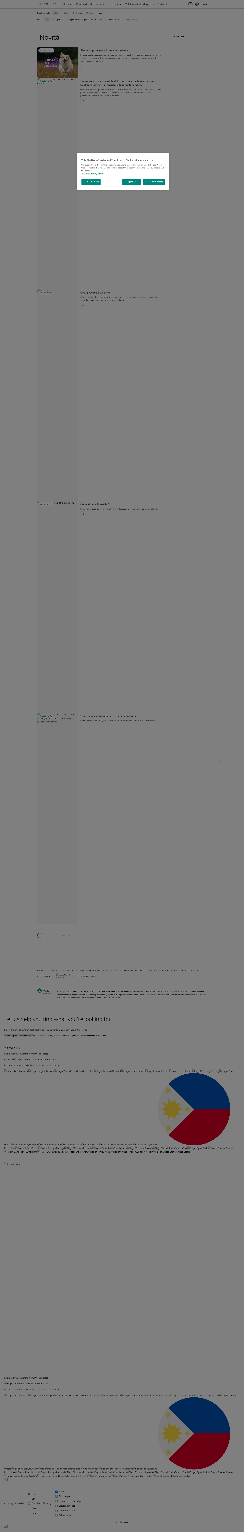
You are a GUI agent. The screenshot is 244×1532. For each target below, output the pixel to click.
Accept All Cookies (154, 182)
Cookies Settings (91, 182)
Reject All (131, 182)
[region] (123, 171)
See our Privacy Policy (93, 174)
